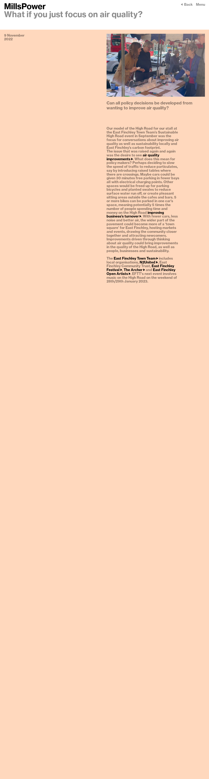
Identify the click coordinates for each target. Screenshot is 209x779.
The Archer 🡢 (134, 270)
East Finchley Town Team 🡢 (136, 258)
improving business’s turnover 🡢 (135, 214)
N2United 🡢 (149, 262)
